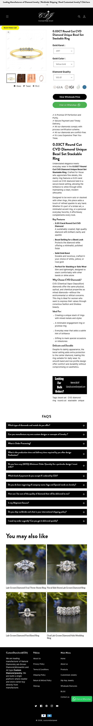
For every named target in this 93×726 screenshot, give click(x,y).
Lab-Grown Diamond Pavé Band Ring (22, 635)
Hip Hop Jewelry (67, 680)
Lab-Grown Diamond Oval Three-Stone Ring (26, 588)
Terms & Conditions (41, 669)
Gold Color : (59, 58)
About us (64, 664)
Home (63, 658)
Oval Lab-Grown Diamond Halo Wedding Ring (65, 636)
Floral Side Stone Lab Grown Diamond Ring (66, 588)
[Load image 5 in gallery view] (31, 78)
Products (64, 669)
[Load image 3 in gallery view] (21, 78)
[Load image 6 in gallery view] (41, 78)
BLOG (63, 691)
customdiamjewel (50, 720)
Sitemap (36, 686)
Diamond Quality (62, 72)
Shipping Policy (39, 675)
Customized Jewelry (69, 675)
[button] (7, 16)
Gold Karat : (59, 45)
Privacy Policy (38, 664)
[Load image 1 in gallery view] (11, 78)
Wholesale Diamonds (69, 686)
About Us (37, 658)
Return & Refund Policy (42, 680)
